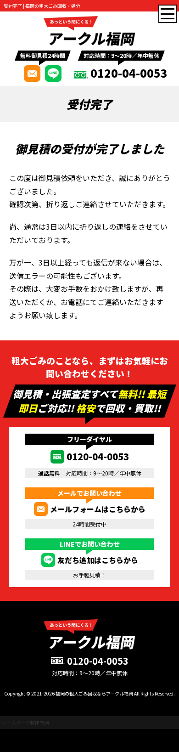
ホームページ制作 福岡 (25, 722)
